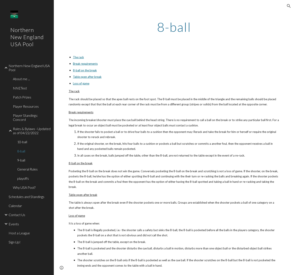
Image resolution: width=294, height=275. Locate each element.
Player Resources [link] (26, 106)
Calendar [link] (15, 206)
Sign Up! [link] (14, 242)
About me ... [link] (21, 79)
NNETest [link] (20, 88)
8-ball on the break (85, 70)
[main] (174, 27)
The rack (78, 57)
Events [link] (14, 224)
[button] (289, 6)
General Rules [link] (27, 169)
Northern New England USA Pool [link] (29, 68)
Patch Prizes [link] (22, 97)
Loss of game (81, 83)
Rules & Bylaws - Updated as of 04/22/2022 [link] (32, 131)
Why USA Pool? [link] (24, 187)
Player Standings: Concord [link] (25, 117)
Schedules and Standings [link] (26, 197)
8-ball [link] (21, 151)
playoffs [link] (23, 178)
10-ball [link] (22, 142)
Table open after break (87, 76)
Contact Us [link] (17, 215)
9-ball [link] (21, 160)
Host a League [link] (19, 233)
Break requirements (85, 63)
